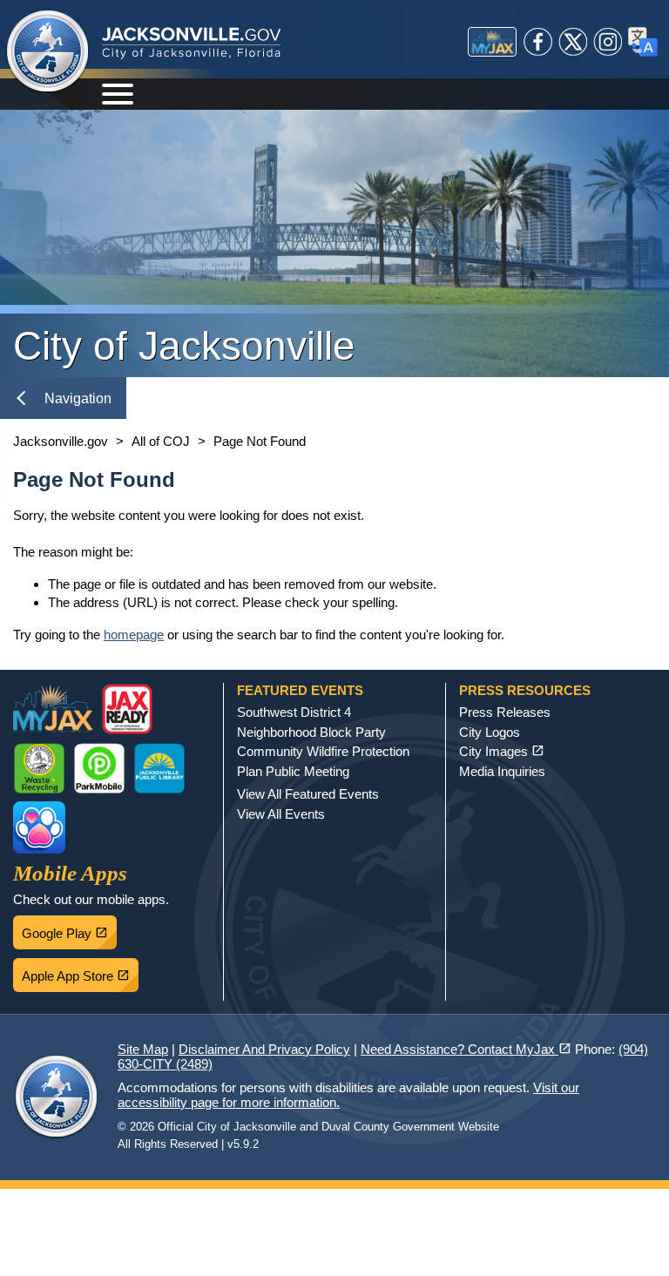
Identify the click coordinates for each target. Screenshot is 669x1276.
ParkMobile (99, 768)
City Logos (489, 732)
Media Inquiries (502, 771)
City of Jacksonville (47, 52)
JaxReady (127, 709)
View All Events (281, 814)
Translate (642, 41)
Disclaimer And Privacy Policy (264, 1049)
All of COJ (161, 441)
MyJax (492, 42)
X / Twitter (573, 41)
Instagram (608, 41)
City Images (501, 751)
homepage (134, 634)
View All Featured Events (308, 794)
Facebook (538, 41)
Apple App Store (80, 971)
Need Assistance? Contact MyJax (466, 1049)
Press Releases (505, 712)
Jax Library (159, 768)
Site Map (143, 1049)
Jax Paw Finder (39, 827)
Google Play (69, 928)
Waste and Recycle (39, 768)
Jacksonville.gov (60, 441)
